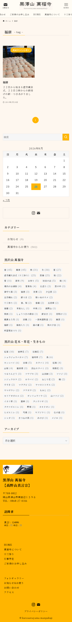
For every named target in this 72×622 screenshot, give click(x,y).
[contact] (39, 213)
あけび (42, 417)
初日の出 (49, 280)
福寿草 (37, 357)
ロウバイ (31, 379)
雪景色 (30, 286)
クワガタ (29, 390)
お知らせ (15, 239)
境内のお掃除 (13, 286)
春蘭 (8, 308)
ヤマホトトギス (45, 384)
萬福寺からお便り (22, 247)
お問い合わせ (11, 587)
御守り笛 (10, 291)
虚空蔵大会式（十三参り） (20, 275)
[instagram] (33, 213)
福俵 (25, 291)
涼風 (27, 319)
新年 (19, 280)
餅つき (26, 297)
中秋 (37, 308)
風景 (21, 269)
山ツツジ (57, 395)
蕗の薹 (38, 325)
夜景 (37, 291)
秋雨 (8, 313)
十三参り (10, 302)
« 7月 (6, 200)
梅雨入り (22, 325)
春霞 (39, 302)
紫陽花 (57, 368)
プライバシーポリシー (36, 611)
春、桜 (26, 302)
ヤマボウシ (11, 390)
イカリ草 (10, 401)
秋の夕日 (53, 325)
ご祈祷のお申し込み (15, 563)
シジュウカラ (12, 379)
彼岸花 (23, 351)
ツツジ (62, 373)
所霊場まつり (12, 330)
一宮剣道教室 (43, 319)
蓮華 (25, 401)
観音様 (22, 368)
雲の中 (60, 286)
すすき (9, 384)
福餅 (8, 325)
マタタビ (25, 384)
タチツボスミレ (13, 406)
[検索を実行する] (65, 137)
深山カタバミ (40, 368)
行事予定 (9, 558)
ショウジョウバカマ (16, 357)
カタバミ (42, 362)
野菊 (31, 406)
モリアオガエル (14, 395)
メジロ (57, 417)
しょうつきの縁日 (27, 313)
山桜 (8, 368)
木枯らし (23, 308)
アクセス (9, 592)
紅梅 (57, 362)
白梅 (27, 362)
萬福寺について (13, 549)
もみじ (45, 390)
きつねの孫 (26, 417)
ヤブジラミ (42, 412)
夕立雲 (51, 291)
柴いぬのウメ (44, 297)
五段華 (53, 302)
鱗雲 (60, 319)
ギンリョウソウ (37, 395)
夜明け (61, 313)
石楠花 (37, 351)
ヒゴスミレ (11, 412)
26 (36, 186)
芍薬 (27, 412)
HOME (8, 544)
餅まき (47, 313)
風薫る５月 (11, 319)
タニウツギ (40, 401)
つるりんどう (12, 373)
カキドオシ (46, 406)
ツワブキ (31, 373)
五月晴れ (10, 297)
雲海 (45, 275)
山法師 (47, 373)
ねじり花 (48, 379)
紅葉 (9, 351)
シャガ (9, 417)
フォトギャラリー (14, 578)
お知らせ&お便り (14, 583)
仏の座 (59, 412)
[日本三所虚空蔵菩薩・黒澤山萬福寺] (36, 5)
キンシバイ (11, 362)
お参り (33, 280)
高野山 (50, 308)
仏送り (45, 286)
